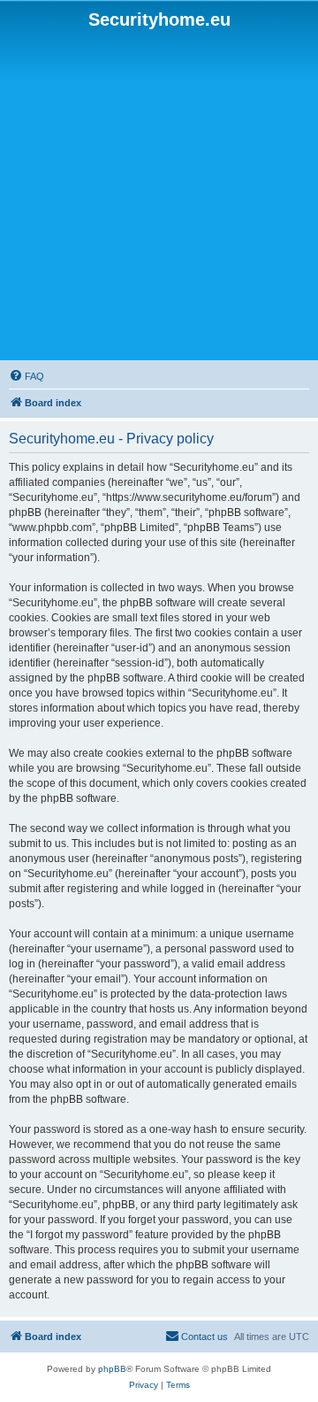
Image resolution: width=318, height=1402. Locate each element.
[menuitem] (26, 376)
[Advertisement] (159, 195)
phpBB (112, 1369)
